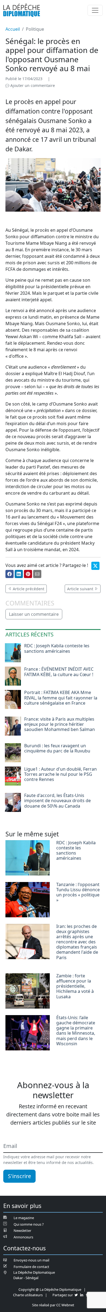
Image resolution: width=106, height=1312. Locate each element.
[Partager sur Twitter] (95, 566)
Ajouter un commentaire (32, 85)
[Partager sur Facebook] (9, 574)
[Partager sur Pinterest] (28, 574)
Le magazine (24, 1217)
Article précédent (28, 588)
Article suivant (80, 588)
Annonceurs (23, 1237)
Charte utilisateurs (28, 1294)
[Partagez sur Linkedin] (81, 1295)
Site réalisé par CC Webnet (53, 1304)
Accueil (12, 29)
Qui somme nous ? (29, 1224)
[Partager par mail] (37, 574)
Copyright (26, 1289)
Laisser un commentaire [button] (34, 614)
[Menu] (95, 10)
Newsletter (22, 1230)
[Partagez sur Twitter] (76, 1295)
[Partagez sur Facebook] (86, 1295)
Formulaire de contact (31, 1266)
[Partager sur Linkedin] (19, 574)
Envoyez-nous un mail (31, 1260)
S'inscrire (19, 1176)
